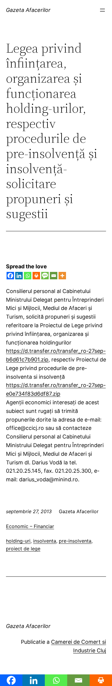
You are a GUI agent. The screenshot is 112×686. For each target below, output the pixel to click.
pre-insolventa (75, 541)
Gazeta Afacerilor (28, 10)
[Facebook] (10, 275)
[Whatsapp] (27, 275)
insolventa (44, 541)
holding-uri (18, 541)
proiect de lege (23, 549)
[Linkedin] (19, 275)
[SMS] (45, 275)
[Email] (53, 275)
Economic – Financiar (30, 526)
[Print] (36, 275)
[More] (62, 275)
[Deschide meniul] (102, 10)
